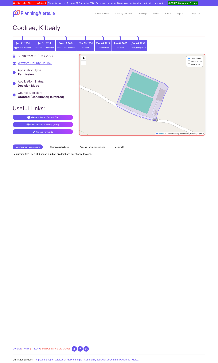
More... (135, 359)
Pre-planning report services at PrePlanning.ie (58, 359)
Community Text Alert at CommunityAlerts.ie (107, 359)
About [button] (168, 13)
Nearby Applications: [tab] (59, 147)
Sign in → (181, 13)
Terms (26, 348)
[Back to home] (34, 13)
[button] (83, 58)
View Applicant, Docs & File (44, 117)
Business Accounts (126, 3)
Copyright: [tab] (120, 147)
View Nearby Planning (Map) (44, 124)
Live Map (142, 13)
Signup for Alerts (44, 132)
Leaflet (161, 133)
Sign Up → (197, 13)
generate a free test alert (151, 3)
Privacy (36, 348)
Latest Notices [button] (102, 13)
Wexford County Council (35, 63)
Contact (17, 348)
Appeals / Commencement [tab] (92, 147)
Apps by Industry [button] (123, 13)
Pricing (155, 13)
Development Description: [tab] (28, 147)
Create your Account (187, 3)
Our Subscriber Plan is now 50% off (29, 3)
